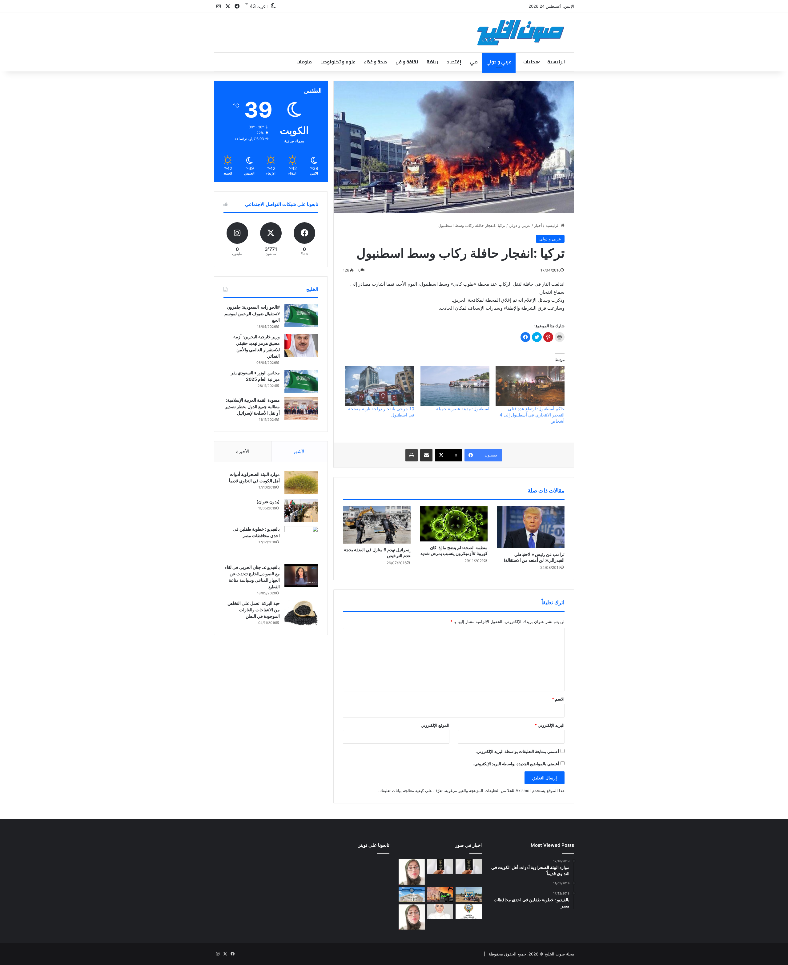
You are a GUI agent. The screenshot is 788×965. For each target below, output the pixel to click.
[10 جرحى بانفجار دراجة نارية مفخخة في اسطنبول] (379, 386)
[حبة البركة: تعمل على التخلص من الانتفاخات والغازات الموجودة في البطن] (301, 613)
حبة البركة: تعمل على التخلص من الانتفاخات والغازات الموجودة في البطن (253, 610)
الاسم (558, 699)
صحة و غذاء (375, 62)
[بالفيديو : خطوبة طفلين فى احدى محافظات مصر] (301, 543)
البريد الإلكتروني (550, 725)
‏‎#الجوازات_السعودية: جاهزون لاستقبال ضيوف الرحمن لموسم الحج (252, 313)
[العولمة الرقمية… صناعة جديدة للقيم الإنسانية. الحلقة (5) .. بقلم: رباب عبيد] (412, 917)
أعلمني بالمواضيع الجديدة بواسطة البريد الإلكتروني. (516, 763)
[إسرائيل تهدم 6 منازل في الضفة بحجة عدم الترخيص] (377, 525)
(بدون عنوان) (268, 501)
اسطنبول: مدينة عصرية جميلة (462, 408)
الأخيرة (242, 451)
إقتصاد (454, 62)
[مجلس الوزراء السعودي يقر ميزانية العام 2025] (301, 381)
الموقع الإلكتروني (435, 725)
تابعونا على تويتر (373, 845)
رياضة (432, 62)
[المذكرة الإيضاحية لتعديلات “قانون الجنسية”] (469, 866)
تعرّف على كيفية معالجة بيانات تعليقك (411, 790)
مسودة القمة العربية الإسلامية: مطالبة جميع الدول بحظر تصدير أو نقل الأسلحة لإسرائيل (252, 406)
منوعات (304, 62)
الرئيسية (556, 62)
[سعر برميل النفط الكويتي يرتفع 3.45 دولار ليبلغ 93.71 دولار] (440, 894)
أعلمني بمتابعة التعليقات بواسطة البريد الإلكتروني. (517, 751)
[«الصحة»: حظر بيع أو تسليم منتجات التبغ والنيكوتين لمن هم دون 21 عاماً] (469, 911)
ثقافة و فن (407, 62)
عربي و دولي (498, 62)
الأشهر (299, 451)
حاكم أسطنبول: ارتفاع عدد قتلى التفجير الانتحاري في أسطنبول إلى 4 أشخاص (532, 415)
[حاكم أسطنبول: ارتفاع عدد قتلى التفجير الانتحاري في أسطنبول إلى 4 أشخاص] (530, 386)
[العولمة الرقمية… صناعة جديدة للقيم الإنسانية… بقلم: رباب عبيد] (412, 872)
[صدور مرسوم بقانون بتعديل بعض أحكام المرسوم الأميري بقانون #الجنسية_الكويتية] (440, 866)
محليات (530, 62)
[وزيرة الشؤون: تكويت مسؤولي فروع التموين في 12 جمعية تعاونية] (440, 911)
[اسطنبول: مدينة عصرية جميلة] (454, 386)
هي (474, 62)
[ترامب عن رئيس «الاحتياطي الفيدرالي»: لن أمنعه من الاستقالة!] (531, 527)
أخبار (538, 225)
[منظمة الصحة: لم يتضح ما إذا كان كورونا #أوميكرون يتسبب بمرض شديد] (454, 523)
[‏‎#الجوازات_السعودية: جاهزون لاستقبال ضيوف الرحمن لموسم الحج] (301, 315)
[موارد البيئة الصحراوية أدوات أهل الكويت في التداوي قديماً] (301, 482)
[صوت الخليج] (520, 32)
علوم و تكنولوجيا (337, 62)
